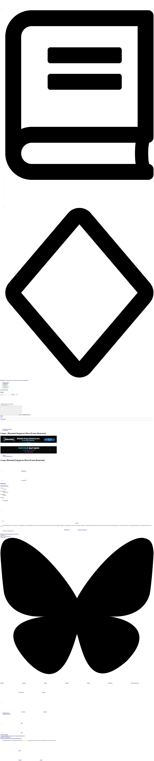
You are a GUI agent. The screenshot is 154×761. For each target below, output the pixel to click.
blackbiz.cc (25, 740)
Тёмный (45, 711)
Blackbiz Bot (23, 471)
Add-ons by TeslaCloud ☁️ (5, 737)
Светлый (23, 711)
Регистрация (3, 419)
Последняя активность (7, 429)
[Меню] (0, 379)
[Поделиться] (12, 510)
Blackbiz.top (67, 529)
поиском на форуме (82, 529)
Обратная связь (6, 712)
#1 (3, 521)
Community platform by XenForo (12, 735)
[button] (22, 403)
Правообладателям (7, 714)
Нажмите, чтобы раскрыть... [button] (8, 530)
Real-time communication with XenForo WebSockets (10, 738)
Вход (1, 416)
